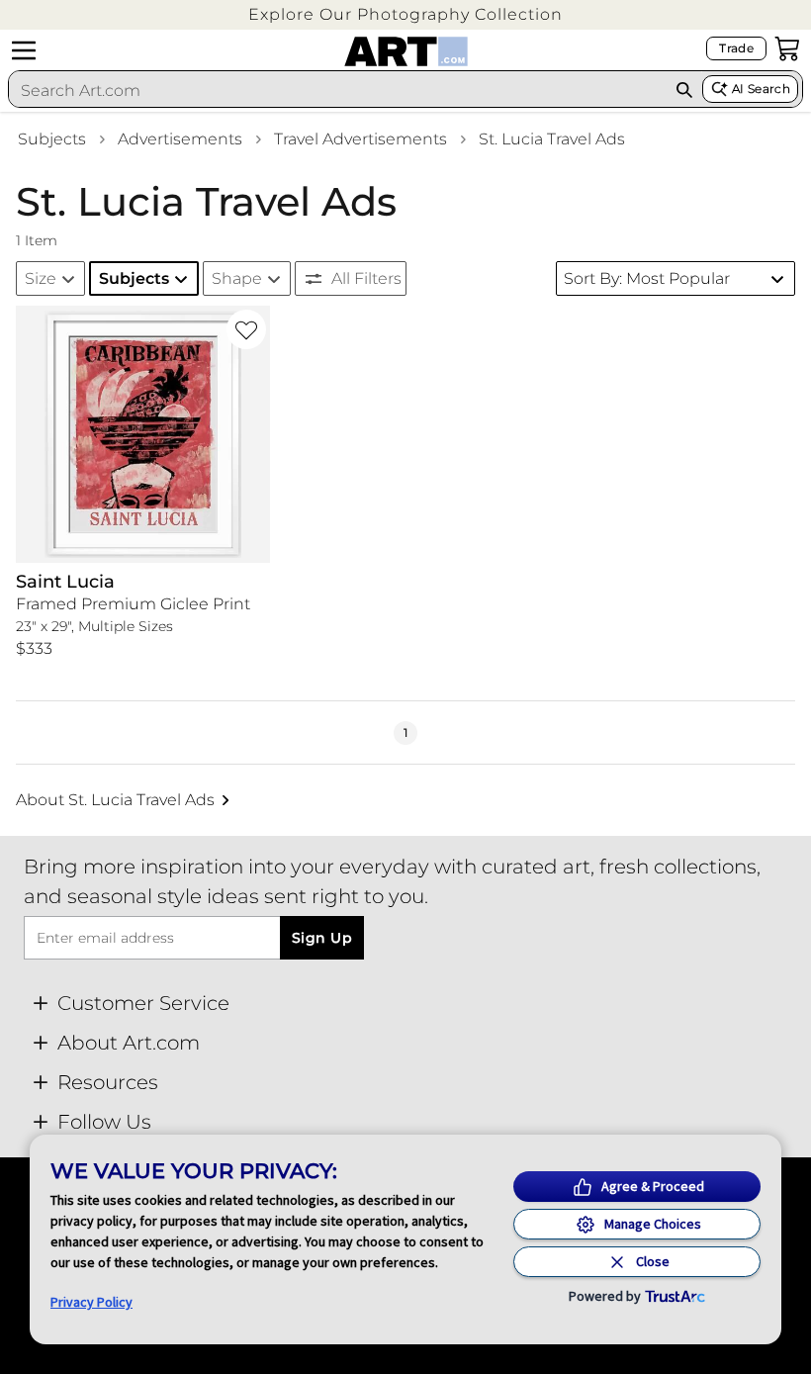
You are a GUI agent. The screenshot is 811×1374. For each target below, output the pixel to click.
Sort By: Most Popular (647, 278)
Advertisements (180, 139)
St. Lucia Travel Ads (552, 139)
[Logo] (406, 51)
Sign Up (322, 938)
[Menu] (24, 50)
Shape (237, 278)
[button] (405, 14)
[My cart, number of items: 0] (787, 48)
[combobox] (337, 90)
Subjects (52, 139)
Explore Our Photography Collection (405, 14)
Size (40, 278)
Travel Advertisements (360, 139)
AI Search (761, 88)
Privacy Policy (91, 1302)
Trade (736, 48)
